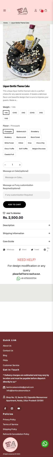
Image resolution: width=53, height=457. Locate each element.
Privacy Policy (9, 419)
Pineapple (8, 131)
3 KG (41, 113)
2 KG (23, 113)
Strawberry (35, 131)
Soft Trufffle (23, 149)
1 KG (6, 113)
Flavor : (11, 125)
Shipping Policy (10, 429)
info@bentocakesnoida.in (18, 390)
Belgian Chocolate (38, 149)
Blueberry (8, 137)
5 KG (6, 118)
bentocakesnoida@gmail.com (20, 387)
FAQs (5, 360)
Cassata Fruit (9, 154)
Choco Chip (40, 143)
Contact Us (8, 350)
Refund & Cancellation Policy (16, 434)
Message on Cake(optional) (15, 171)
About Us (7, 345)
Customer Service (11, 365)
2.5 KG (32, 113)
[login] (34, 10)
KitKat (21, 143)
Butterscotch (21, 131)
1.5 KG (15, 113)
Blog (5, 355)
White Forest (9, 143)
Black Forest (35, 137)
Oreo (30, 143)
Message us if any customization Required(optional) (18, 187)
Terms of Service (10, 424)
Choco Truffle (9, 149)
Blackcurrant (21, 137)
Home (5, 22)
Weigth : (9, 107)
